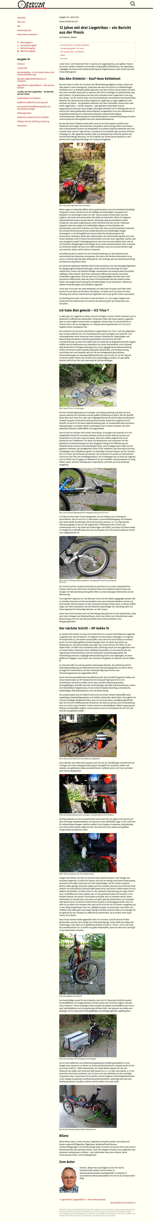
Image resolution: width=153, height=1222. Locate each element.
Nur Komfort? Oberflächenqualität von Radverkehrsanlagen (33, 107)
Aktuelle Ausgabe (27, 51)
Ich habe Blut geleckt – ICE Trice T (72, 48)
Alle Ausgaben (26, 42)
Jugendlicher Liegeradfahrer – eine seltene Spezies (83, 1199)
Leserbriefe (22, 68)
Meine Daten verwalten (27, 34)
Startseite (21, 18)
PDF (76, 21)
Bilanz (63, 55)
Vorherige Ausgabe (28, 45)
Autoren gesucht (24, 30)
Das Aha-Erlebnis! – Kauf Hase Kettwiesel (75, 45)
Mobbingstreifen (24, 113)
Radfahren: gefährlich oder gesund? (32, 102)
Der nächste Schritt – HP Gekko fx (72, 52)
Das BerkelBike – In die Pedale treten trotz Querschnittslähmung (35, 73)
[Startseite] (32, 5)
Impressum (22, 126)
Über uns (21, 22)
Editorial (21, 64)
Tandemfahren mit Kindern (29, 98)
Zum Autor (64, 58)
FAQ (18, 26)
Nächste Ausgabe (27, 48)
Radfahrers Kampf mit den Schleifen (33, 117)
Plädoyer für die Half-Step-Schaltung (33, 121)
